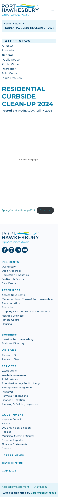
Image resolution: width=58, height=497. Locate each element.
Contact (9, 470)
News (18, 23)
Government (13, 414)
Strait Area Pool (12, 78)
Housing (7, 324)
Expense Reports (12, 440)
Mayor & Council (11, 419)
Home (7, 23)
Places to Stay (10, 359)
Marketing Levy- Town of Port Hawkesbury (28, 299)
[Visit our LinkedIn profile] (18, 250)
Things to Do (9, 355)
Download (45, 210)
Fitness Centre (10, 319)
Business (9, 334)
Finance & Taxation (13, 400)
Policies (6, 431)
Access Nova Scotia (14, 295)
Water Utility (9, 371)
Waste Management (14, 375)
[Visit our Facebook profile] (5, 250)
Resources (11, 290)
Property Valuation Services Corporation (26, 311)
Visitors (9, 350)
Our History (9, 266)
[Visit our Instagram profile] (11, 250)
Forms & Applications (15, 395)
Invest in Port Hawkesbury (18, 339)
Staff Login (40, 486)
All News (7, 46)
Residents (10, 262)
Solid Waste (10, 73)
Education (8, 50)
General (7, 55)
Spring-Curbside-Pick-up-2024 (18, 210)
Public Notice (11, 59)
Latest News (13, 455)
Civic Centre (9, 283)
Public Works (10, 64)
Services (9, 366)
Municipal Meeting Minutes (18, 436)
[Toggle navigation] (52, 10)
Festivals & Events (13, 279)
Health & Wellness (13, 315)
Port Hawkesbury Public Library (21, 383)
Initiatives (8, 391)
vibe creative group (43, 492)
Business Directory (13, 343)
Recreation (9, 69)
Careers (6, 448)
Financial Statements (14, 444)
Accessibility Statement (15, 486)
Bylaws (6, 423)
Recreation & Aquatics (15, 275)
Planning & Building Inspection (20, 404)
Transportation (11, 303)
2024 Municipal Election (16, 427)
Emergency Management (17, 387)
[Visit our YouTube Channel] (25, 250)
